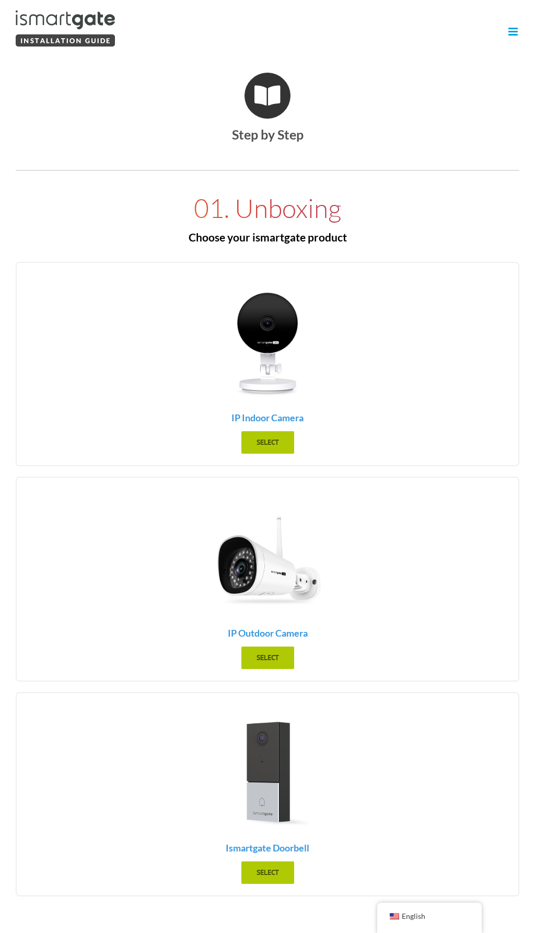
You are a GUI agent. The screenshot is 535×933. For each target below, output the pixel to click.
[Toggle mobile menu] (513, 31)
